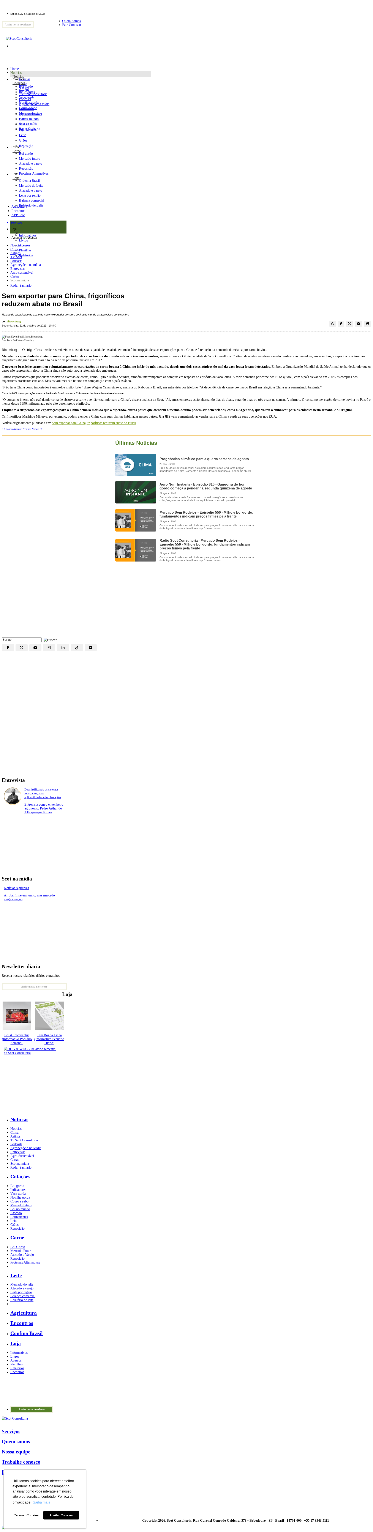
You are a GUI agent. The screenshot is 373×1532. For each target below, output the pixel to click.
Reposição (26, 146)
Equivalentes (27, 129)
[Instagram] (49, 647)
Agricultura (19, 206)
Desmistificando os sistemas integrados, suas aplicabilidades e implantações (42, 793)
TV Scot (16, 257)
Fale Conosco (71, 25)
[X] (22, 647)
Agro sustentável (21, 272)
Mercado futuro (29, 113)
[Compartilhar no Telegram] (358, 324)
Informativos (19, 1352)
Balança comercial (22, 1296)
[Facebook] (8, 647)
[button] (49, 639)
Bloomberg (14, 321)
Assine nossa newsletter (18, 24)
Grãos (23, 140)
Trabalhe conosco (21, 1462)
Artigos (15, 253)
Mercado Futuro (21, 1251)
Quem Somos (71, 21)
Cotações (19, 83)
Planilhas (16, 1364)
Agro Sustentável (22, 1156)
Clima (14, 249)
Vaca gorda (26, 97)
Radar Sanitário (21, 285)
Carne (17, 151)
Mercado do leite (21, 1284)
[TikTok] (77, 647)
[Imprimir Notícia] (367, 324)
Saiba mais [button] (41, 1502)
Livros (14, 1356)
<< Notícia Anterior (12, 429)
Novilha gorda (29, 102)
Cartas (14, 276)
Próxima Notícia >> (32, 429)
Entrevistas (17, 268)
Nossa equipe (16, 1452)
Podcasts (16, 261)
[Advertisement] (186, 603)
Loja (14, 233)
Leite (22, 135)
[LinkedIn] (63, 647)
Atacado (24, 124)
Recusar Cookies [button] (26, 1515)
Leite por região (21, 1292)
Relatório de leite (21, 1300)
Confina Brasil (26, 1333)
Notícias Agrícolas (16, 888)
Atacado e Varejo (22, 1254)
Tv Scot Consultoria (24, 1140)
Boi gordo (26, 86)
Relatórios (17, 1368)
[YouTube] (35, 647)
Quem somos (16, 1441)
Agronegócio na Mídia (25, 1148)
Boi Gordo (17, 1247)
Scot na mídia (19, 280)
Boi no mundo (29, 119)
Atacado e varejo (21, 1288)
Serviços (11, 1431)
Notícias (18, 76)
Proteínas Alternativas (25, 1262)
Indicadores (27, 92)
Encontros (18, 211)
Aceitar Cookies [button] (61, 1515)
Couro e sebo (28, 108)
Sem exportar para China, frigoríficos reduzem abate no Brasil (94, 423)
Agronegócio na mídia (25, 265)
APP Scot (18, 215)
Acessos (16, 1360)
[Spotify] (91, 647)
